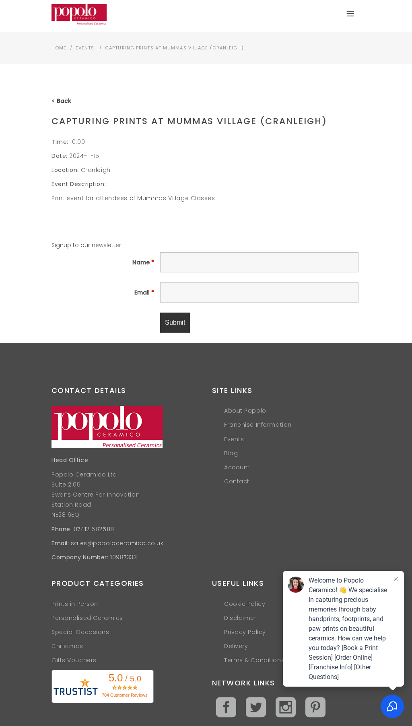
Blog (231, 453)
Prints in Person (75, 604)
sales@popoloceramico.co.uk (117, 543)
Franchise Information (258, 425)
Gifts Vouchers (74, 660)
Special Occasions (80, 632)
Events (85, 48)
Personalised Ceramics (87, 618)
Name (143, 262)
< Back (61, 101)
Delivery (236, 646)
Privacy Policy (245, 632)
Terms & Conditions (254, 660)
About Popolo (245, 411)
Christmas (67, 646)
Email (144, 292)
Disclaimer (240, 618)
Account (237, 467)
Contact (236, 481)
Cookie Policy (244, 604)
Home (59, 48)
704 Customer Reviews (125, 695)
